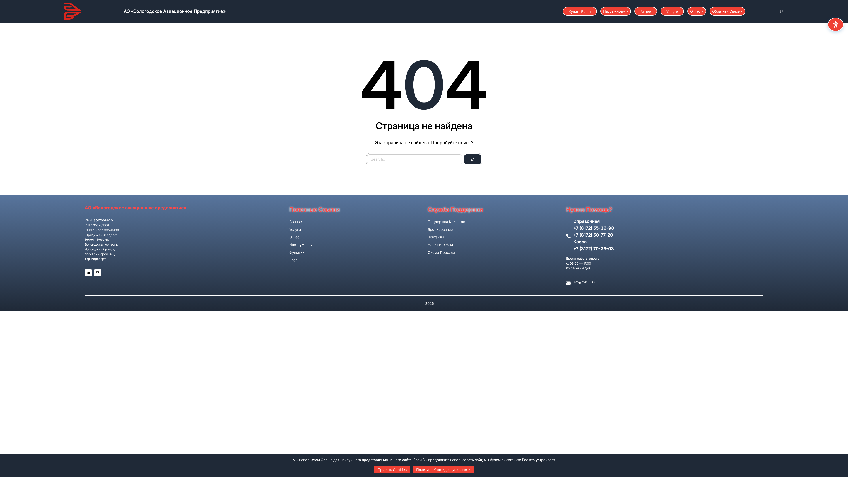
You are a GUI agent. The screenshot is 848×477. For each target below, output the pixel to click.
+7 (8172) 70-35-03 (593, 248)
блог (293, 260)
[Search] (472, 159)
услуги (295, 229)
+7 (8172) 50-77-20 (593, 235)
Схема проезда (441, 252)
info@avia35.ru (584, 282)
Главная (296, 222)
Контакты (436, 237)
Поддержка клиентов (446, 222)
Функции (296, 252)
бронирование (440, 229)
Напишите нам (440, 244)
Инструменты (300, 244)
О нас (294, 237)
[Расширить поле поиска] (781, 11)
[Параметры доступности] (836, 24)
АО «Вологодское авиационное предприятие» (175, 11)
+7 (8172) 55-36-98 (593, 228)
